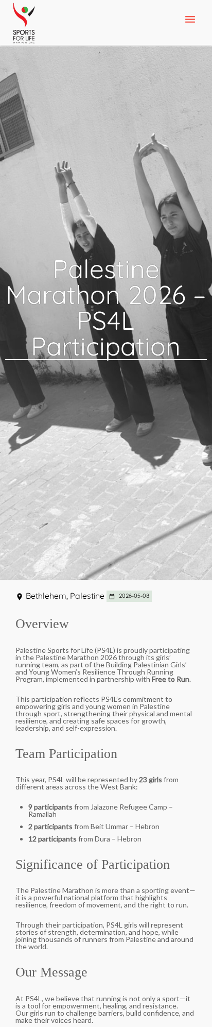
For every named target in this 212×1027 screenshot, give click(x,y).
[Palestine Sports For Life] (24, 24)
